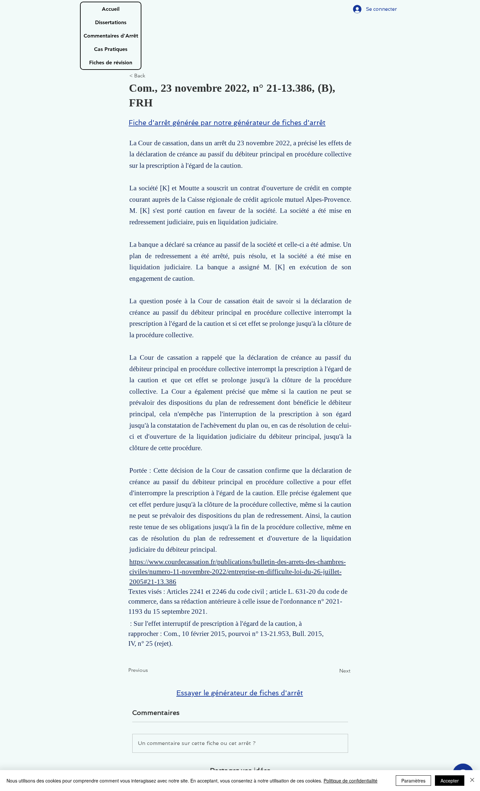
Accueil (111, 9)
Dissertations (110, 22)
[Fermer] (472, 780)
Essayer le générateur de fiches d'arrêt (239, 693)
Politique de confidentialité (350, 780)
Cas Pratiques (110, 49)
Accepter (449, 780)
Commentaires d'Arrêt (111, 36)
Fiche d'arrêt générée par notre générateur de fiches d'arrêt (227, 123)
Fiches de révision (110, 62)
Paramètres (413, 780)
